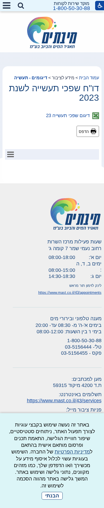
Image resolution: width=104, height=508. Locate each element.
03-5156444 (78, 347)
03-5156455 (74, 353)
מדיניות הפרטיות (72, 452)
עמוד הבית (89, 77)
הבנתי (52, 496)
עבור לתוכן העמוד (52, 5)
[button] (21, 6)
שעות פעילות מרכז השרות (74, 242)
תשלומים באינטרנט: (80, 394)
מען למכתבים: (87, 379)
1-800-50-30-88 (71, 8)
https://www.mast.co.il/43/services (64, 400)
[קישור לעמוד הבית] (52, 32)
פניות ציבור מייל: (84, 410)
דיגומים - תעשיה (30, 77)
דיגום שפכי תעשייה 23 (69, 115)
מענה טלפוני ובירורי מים (76, 318)
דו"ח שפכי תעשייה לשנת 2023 (54, 93)
